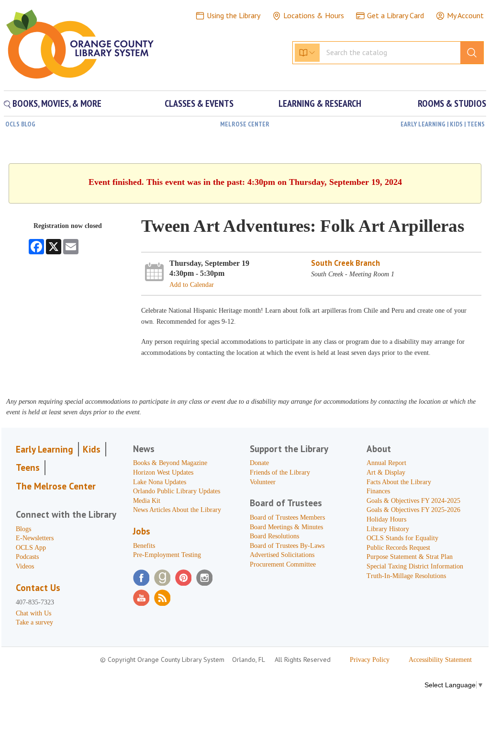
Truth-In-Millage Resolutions (406, 576)
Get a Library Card (395, 15)
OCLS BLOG (20, 124)
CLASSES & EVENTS (199, 103)
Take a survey (34, 622)
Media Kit (146, 500)
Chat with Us (33, 613)
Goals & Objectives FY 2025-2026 (413, 509)
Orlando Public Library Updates (176, 491)
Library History (388, 529)
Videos (25, 566)
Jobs (141, 531)
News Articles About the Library (177, 509)
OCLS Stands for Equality (402, 538)
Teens (28, 467)
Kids (91, 449)
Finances (378, 491)
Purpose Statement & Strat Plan (410, 556)
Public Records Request (398, 547)
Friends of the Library (280, 472)
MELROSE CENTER (244, 124)
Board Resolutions (274, 536)
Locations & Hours (313, 15)
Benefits (144, 545)
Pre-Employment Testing (167, 554)
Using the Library (233, 15)
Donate (259, 462)
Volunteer (263, 482)
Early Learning (44, 449)
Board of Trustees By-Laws (287, 545)
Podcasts (27, 556)
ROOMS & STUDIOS (452, 103)
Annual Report (386, 462)
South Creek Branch (345, 263)
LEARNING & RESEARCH (319, 103)
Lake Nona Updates (159, 482)
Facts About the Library (399, 482)
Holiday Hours (386, 519)
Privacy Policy (370, 659)
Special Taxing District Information (415, 566)
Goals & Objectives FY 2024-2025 (413, 500)
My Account (465, 15)
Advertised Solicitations (282, 554)
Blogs (23, 529)
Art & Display (386, 472)
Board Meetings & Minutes (286, 527)
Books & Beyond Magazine (170, 462)
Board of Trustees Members (287, 517)
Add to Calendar (191, 284)
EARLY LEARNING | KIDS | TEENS (443, 124)
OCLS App (31, 547)
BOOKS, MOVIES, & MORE (56, 103)
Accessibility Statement (440, 659)
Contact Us (38, 587)
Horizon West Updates (163, 472)
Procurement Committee (283, 564)
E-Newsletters (35, 538)
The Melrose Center (56, 486)
